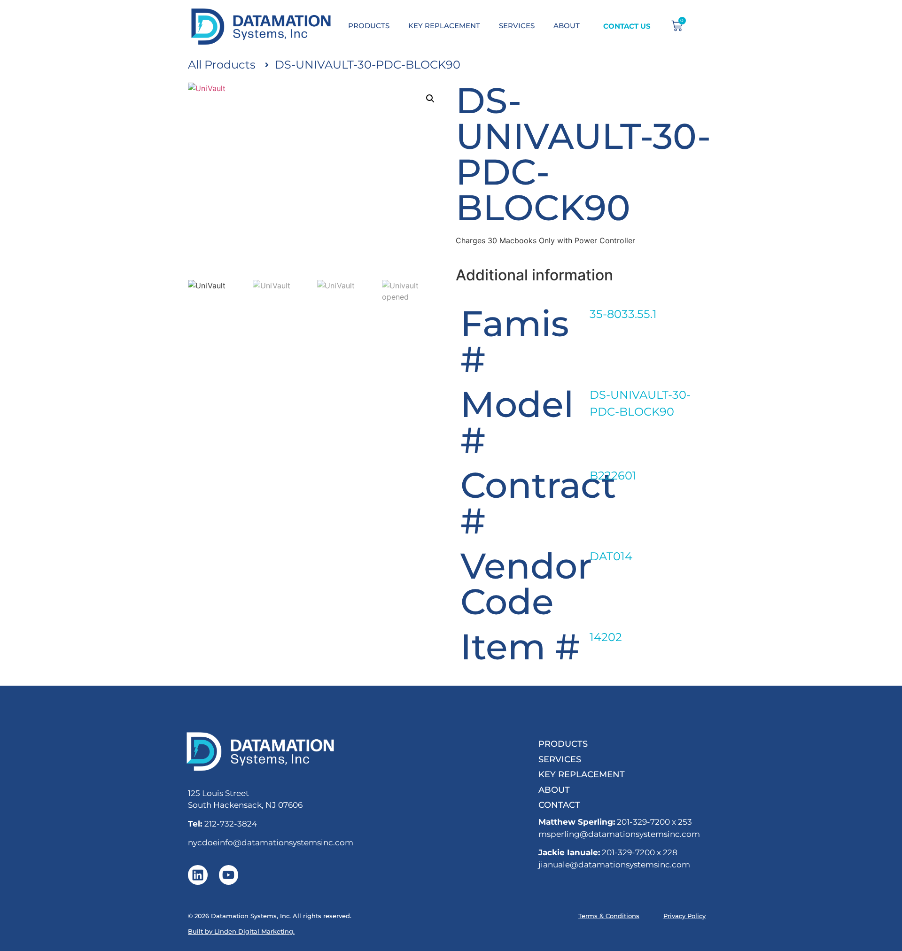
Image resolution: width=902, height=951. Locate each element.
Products (563, 744)
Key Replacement (581, 774)
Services (559, 759)
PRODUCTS (368, 25)
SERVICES (517, 25)
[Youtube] (229, 875)
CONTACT (559, 805)
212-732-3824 (230, 823)
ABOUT (566, 25)
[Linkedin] (198, 875)
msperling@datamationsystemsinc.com (619, 834)
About (554, 790)
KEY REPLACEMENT (444, 25)
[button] (430, 98)
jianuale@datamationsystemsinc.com (614, 864)
